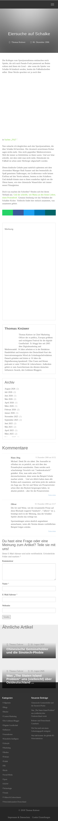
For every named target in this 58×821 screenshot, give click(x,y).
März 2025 (9, 434)
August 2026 (10, 389)
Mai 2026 (9, 399)
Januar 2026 (10, 413)
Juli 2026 (8, 392)
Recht (5, 770)
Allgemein (7, 703)
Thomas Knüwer (18, 42)
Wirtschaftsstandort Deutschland (14, 802)
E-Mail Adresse (9, 595)
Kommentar (7, 561)
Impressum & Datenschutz (19, 817)
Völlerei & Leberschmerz (12, 797)
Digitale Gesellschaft (10, 725)
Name (4, 584)
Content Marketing (10, 716)
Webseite (6, 605)
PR (4, 766)
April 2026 (9, 403)
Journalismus (8, 734)
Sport (5, 779)
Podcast (6, 757)
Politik (5, 761)
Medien (6, 752)
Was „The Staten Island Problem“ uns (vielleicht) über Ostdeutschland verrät (43, 713)
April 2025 (9, 430)
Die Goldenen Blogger (11, 721)
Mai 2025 (9, 427)
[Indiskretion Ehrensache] (11, 4)
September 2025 (11, 420)
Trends (5, 793)
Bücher (5, 712)
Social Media (7, 775)
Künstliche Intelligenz (11, 739)
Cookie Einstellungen (41, 817)
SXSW (5, 784)
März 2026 (9, 406)
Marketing (7, 748)
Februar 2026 (10, 410)
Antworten (52, 495)
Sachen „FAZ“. (10, 140)
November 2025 (11, 416)
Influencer (6, 730)
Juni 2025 (9, 423)
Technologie (7, 788)
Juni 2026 (9, 396)
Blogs (5, 707)
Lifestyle (6, 743)
